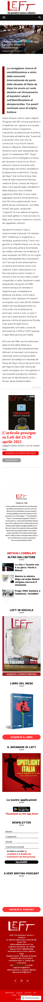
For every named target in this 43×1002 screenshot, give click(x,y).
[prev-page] (3, 602)
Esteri (9, 23)
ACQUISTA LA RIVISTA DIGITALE (21, 674)
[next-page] (7, 602)
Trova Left (28, 993)
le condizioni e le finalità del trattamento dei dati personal (21, 854)
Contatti (14, 995)
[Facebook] (5, 59)
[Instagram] (21, 981)
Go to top (36, 387)
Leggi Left (19, 993)
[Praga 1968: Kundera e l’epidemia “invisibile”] (8, 593)
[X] (13, 59)
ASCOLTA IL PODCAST (21, 909)
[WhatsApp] (20, 59)
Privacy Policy (21, 977)
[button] (4, 17)
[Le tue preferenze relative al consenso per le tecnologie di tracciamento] (31, 998)
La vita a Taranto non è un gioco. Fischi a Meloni (27, 567)
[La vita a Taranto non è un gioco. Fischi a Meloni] (8, 567)
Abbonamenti (9, 993)
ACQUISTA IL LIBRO (21, 737)
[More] (28, 59)
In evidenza (10, 38)
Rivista (17, 38)
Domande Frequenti (25, 995)
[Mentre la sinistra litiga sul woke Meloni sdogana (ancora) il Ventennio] (8, 579)
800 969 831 (19, 965)
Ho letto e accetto (21, 854)
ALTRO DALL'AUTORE (21, 557)
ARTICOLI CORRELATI (21, 553)
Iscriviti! (21, 862)
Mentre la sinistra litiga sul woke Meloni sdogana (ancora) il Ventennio (27, 580)
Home (3, 23)
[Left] (21, 7)
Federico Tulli (8, 51)
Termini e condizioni (21, 974)
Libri (34, 993)
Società (23, 38)
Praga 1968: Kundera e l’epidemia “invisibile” (27, 592)
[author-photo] (21, 500)
